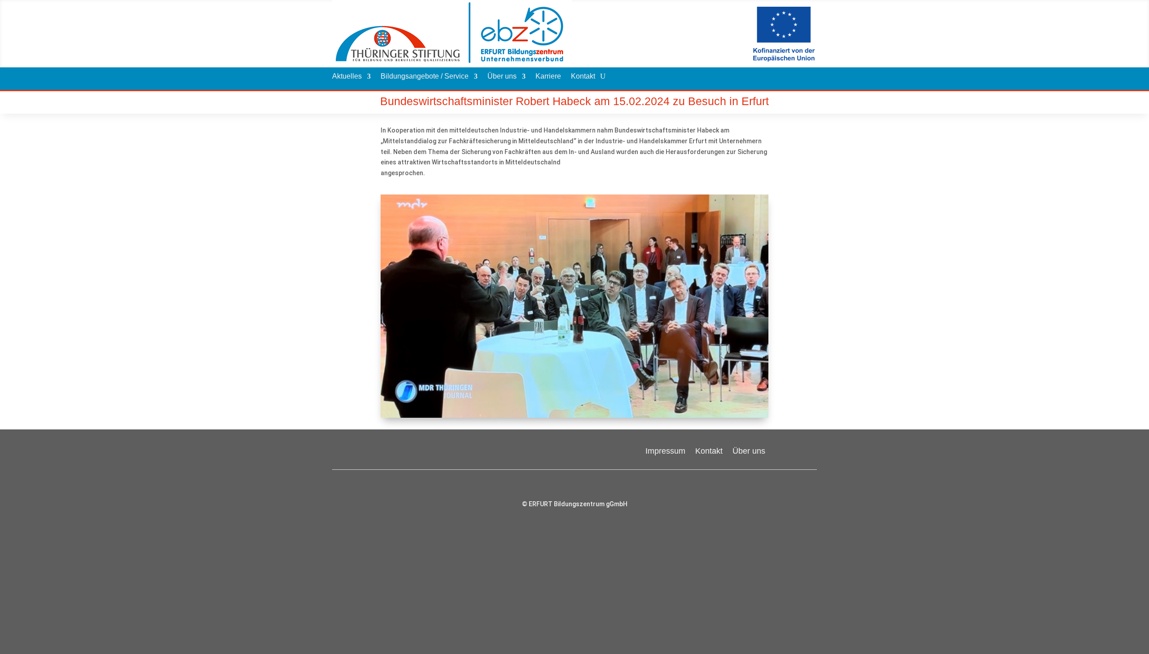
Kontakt (583, 76)
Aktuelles (347, 76)
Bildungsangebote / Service (425, 76)
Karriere (548, 76)
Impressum (665, 450)
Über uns (502, 76)
